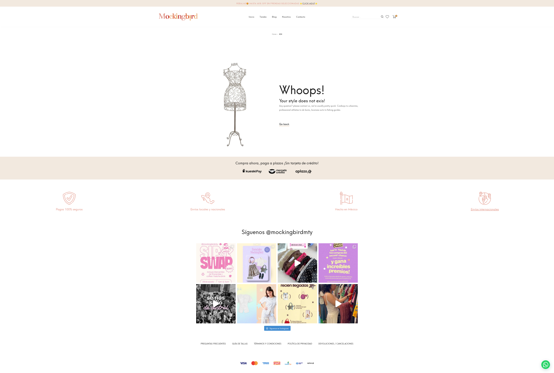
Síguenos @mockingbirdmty (277, 231)
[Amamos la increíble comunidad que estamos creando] (216, 304)
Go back (284, 124)
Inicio (251, 16)
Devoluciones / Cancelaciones (335, 343)
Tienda (263, 16)
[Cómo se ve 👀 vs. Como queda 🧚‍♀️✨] (256, 304)
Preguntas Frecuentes (213, 343)
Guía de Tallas (240, 343)
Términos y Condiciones (267, 343)
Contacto (300, 16)
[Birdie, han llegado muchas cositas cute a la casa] (297, 304)
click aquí (308, 3)
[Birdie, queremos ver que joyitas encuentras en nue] (338, 263)
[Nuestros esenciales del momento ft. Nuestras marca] (256, 263)
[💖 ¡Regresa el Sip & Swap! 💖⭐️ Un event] (216, 263)
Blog (274, 16)
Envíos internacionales (485, 209)
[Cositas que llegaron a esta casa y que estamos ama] (297, 263)
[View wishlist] (387, 17)
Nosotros (286, 16)
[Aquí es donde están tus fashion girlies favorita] (338, 304)
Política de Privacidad (300, 343)
